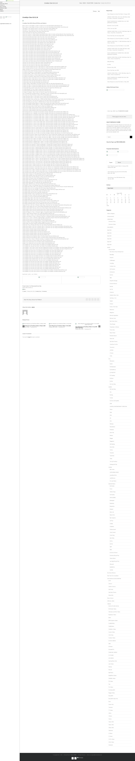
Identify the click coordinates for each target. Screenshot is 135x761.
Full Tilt (111, 289)
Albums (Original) (110, 213)
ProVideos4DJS (112, 690)
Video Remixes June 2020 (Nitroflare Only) (116, 177)
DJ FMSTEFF (112, 372)
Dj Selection (112, 272)
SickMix (111, 570)
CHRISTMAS (110, 219)
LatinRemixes (112, 478)
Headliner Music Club (114, 295)
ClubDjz (111, 523)
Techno (111, 449)
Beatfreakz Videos (112, 614)
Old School (111, 589)
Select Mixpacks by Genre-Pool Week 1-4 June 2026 (118, 45)
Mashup (110, 666)
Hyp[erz (111, 300)
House (111, 409)
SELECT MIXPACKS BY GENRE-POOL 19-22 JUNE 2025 (87, 326)
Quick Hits (112, 432)
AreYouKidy (112, 494)
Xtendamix (111, 745)
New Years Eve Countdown (112, 575)
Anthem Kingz (113, 491)
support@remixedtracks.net (5, 23)
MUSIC (108, 247)
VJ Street (110, 736)
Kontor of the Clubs (114, 306)
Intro (111, 421)
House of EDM (73, 754)
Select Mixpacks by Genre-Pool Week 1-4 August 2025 (60, 325)
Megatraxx (112, 312)
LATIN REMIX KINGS (114, 472)
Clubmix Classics (112, 586)
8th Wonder (112, 486)
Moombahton (112, 426)
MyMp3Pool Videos (113, 675)
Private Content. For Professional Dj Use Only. (31, 286)
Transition (112, 452)
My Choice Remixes (111, 572)
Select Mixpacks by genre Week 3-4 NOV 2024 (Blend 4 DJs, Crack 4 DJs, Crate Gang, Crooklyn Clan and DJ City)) (34, 329)
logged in (30, 339)
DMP (111, 546)
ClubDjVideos (111, 626)
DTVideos (111, 646)
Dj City (111, 541)
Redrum (111, 435)
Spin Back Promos (113, 341)
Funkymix (112, 292)
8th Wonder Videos (112, 608)
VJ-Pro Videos (111, 739)
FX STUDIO (111, 655)
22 (125, 201)
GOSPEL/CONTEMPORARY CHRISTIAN (118, 406)
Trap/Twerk (112, 455)
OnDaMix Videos (112, 678)
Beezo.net (112, 512)
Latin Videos (111, 663)
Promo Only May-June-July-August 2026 (115, 35)
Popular (110, 162)
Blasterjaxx (112, 361)
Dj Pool (111, 543)
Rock (110, 701)
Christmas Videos (112, 224)
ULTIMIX (111, 350)
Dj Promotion (112, 269)
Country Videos (112, 632)
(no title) (109, 64)
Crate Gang (112, 535)
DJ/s (109, 358)
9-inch (111, 488)
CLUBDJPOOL (112, 623)
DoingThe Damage (113, 280)
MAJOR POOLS (112, 483)
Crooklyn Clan (38, 291)
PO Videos (111, 681)
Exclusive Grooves (113, 552)
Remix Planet (112, 332)
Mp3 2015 (109, 235)
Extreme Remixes (113, 283)
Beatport (111, 509)
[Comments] (128, 162)
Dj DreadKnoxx (113, 369)
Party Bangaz (112, 324)
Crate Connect (113, 532)
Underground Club (113, 464)
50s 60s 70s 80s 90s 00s (114, 606)
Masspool (112, 564)
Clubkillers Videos (112, 629)
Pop (109, 684)
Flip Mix (111, 286)
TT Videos (111, 710)
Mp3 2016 (109, 238)
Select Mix (112, 338)
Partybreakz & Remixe (114, 327)
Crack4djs (112, 263)
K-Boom (111, 303)
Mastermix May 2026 (111, 67)
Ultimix (110, 713)
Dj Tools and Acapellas (114, 400)
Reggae (111, 438)
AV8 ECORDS (113, 497)
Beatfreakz (112, 503)
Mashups (111, 423)
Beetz (110, 617)
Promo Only (112, 329)
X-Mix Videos (111, 742)
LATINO (110, 467)
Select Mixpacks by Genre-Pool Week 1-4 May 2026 (118, 81)
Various (110, 718)
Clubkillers (112, 526)
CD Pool (111, 520)
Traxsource (112, 347)
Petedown (112, 429)
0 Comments (44, 291)
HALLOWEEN (110, 227)
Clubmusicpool (113, 529)
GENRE (110, 387)
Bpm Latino (112, 469)
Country (111, 397)
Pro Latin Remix (113, 481)
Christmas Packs (112, 221)
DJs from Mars (113, 384)
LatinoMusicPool (113, 475)
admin (25, 291)
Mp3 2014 (109, 233)
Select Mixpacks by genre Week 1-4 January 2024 (118, 166)
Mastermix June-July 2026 (112, 25)
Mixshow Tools (113, 318)
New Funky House (113, 321)
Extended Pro (111, 649)
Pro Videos (111, 687)
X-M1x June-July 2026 (112, 28)
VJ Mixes (110, 733)
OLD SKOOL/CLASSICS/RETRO (114, 578)
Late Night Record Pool (114, 561)
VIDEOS (109, 603)
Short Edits (112, 447)
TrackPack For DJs (114, 344)
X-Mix (111, 355)
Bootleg (111, 394)
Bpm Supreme (113, 517)
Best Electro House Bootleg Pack (116, 251)
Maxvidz (110, 669)
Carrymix (111, 257)
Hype (111, 412)
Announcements (110, 216)
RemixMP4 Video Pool (113, 698)
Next (99, 11)
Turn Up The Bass (113, 461)
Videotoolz (111, 730)
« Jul (107, 205)
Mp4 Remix (111, 672)
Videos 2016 (111, 727)
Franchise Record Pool (114, 555)
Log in (117, 116)
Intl (110, 418)
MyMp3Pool (112, 567)
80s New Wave (113, 389)
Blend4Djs (112, 254)
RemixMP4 (111, 695)
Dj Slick (111, 381)
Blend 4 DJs (112, 515)
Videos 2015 (111, 724)
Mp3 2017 (109, 241)
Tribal (111, 458)
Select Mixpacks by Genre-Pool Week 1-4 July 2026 (118, 38)
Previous (95, 11)
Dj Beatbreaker (113, 366)
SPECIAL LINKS (110, 601)
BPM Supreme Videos (113, 620)
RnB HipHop (112, 444)
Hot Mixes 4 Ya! (113, 298)
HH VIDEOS (111, 658)
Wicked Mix (111, 595)
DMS (111, 549)
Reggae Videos (112, 692)
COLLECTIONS (112, 249)
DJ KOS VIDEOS (112, 640)
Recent (119, 162)
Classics (110, 583)
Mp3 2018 (109, 244)
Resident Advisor (113, 335)
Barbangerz (112, 500)
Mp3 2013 (109, 230)
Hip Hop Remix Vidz (113, 661)
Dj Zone (111, 274)
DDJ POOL (112, 538)
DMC (111, 277)
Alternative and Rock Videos (114, 611)
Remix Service (110, 598)
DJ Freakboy (112, 375)
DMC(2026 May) (110, 61)
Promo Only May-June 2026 (113, 70)
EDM (111, 403)
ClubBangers (112, 260)
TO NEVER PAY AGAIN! (123, 111)
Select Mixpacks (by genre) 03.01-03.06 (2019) (117, 171)
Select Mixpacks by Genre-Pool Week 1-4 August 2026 (118, 14)
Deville (111, 363)
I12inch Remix (113, 558)
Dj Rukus (111, 378)
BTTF (110, 580)
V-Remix (110, 716)
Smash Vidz (111, 704)
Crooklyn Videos (112, 637)
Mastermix (112, 309)
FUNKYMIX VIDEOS (113, 652)
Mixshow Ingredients (114, 315)
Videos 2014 (111, 721)
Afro (110, 392)
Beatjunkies (112, 506)
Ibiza (111, 415)
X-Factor (111, 353)
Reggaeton (112, 441)
